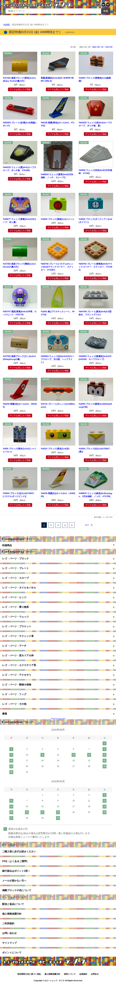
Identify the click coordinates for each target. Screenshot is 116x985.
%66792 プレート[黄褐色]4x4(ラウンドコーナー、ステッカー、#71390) (95, 267)
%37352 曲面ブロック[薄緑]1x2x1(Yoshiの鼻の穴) (19, 265)
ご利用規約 (8, 923)
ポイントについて (12, 952)
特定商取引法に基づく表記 (29, 974)
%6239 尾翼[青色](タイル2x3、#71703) (57, 124)
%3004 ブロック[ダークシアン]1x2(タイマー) (95, 220)
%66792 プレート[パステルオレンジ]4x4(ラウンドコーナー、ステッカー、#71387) (57, 267)
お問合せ (95, 974)
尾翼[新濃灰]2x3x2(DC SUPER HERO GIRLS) (57, 79)
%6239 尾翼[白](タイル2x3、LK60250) (58, 494)
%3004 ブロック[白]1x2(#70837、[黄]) (95, 450)
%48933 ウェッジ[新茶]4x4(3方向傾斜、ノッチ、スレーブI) (57, 176)
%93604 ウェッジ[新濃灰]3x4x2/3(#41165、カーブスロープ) (95, 357)
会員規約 (83, 974)
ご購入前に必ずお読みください (19, 851)
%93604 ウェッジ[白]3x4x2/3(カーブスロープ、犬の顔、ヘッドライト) (57, 359)
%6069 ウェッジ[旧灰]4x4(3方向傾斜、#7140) (95, 171)
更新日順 (109, 47)
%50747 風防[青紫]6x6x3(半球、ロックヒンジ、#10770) (20, 313)
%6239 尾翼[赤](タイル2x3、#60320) (20, 405)
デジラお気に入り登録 (20, 89)
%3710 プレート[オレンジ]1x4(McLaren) (58, 405)
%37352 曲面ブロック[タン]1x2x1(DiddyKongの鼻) (19, 357)
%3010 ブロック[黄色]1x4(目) (55, 448)
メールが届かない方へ (14, 880)
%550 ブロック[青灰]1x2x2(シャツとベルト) (19, 450)
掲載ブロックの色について (16, 890)
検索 (105, 11)
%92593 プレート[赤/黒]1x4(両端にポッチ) (20, 124)
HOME (6, 24)
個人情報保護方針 (12, 913)
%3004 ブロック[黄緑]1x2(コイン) (57, 219)
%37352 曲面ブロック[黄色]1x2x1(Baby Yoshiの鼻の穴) (19, 79)
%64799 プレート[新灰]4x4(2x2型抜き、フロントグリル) (95, 313)
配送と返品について (13, 904)
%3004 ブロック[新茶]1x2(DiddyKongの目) (95, 405)
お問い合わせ (9, 933)
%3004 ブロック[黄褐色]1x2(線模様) (95, 79)
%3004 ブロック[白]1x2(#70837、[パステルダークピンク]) (19, 494)
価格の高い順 (97, 47)
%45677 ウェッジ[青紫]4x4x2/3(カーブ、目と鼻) (19, 220)
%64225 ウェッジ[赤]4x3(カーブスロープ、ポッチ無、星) (95, 124)
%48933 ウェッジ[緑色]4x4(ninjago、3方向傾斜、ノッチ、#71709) (95, 494)
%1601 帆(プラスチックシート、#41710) (57, 313)
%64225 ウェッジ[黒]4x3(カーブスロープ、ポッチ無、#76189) (19, 168)
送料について (70, 974)
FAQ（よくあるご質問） (15, 861)
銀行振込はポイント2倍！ (16, 871)
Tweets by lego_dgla (58, 718)
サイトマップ (9, 943)
